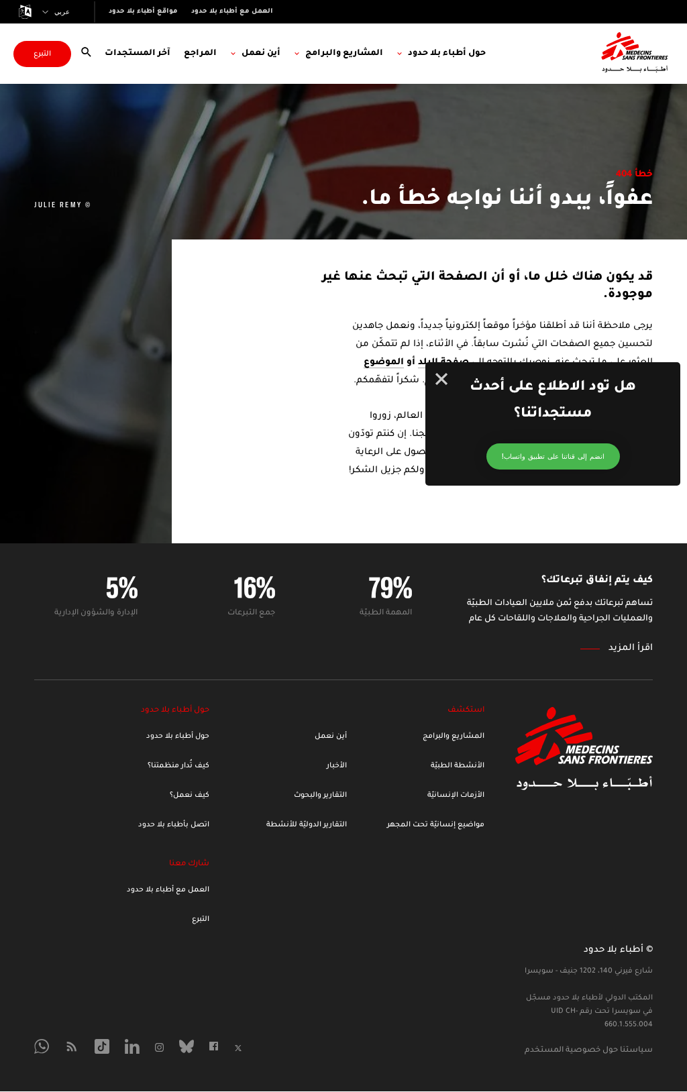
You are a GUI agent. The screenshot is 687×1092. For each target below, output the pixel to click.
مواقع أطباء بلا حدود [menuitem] (143, 11)
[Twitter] (238, 1048)
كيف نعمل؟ (189, 795)
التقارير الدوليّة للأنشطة (306, 825)
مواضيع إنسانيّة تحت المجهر (435, 825)
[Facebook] (213, 1046)
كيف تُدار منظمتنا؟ (178, 766)
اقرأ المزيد (631, 648)
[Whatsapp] (41, 1046)
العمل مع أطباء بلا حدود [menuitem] (232, 11)
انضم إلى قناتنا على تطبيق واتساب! (553, 456)
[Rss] (71, 1046)
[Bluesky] (186, 1046)
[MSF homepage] (635, 53)
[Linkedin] (132, 1046)
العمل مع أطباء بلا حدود (168, 890)
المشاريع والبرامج (453, 736)
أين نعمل (331, 736)
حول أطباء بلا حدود (177, 736)
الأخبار (337, 766)
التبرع (42, 54)
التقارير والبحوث (320, 795)
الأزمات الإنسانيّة (455, 795)
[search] (86, 53)
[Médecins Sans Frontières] (584, 786)
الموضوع (384, 363)
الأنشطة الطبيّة (457, 766)
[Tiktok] (102, 1046)
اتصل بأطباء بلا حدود (173, 825)
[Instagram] (159, 1047)
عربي (62, 12)
